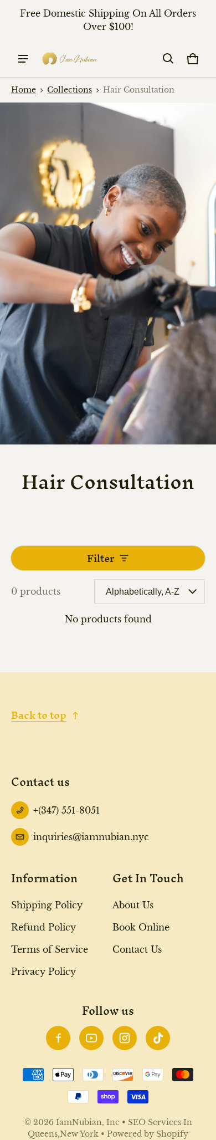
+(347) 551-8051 (66, 810)
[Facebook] (58, 1038)
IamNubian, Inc (88, 1122)
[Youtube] (91, 1038)
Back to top (38, 715)
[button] (168, 59)
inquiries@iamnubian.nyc (91, 836)
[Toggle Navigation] (23, 59)
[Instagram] (124, 1038)
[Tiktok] (158, 1038)
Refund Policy (43, 927)
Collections (69, 90)
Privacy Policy (43, 971)
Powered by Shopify (147, 1134)
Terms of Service (49, 949)
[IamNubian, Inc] (69, 58)
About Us (132, 905)
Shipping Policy (47, 905)
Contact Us (137, 949)
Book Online (140, 927)
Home (23, 90)
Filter (100, 558)
